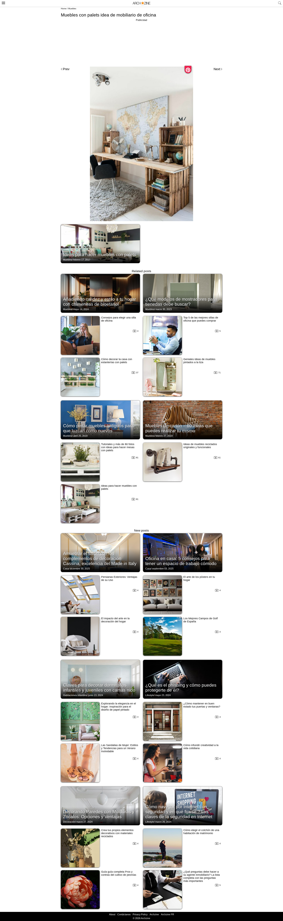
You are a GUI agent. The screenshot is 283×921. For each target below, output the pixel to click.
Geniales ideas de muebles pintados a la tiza (199, 361)
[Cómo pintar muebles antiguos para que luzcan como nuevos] (100, 420)
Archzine (154, 914)
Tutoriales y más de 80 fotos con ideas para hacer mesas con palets (117, 447)
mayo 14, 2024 (81, 309)
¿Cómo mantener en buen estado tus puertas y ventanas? (201, 705)
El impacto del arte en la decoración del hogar (115, 620)
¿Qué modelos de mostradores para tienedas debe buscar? (181, 302)
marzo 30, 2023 (164, 309)
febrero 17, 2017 (81, 259)
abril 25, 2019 (80, 436)
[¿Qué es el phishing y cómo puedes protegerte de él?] (182, 679)
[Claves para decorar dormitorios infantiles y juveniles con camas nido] (100, 679)
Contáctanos (124, 914)
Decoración (69, 822)
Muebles (72, 8)
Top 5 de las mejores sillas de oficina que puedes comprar (200, 319)
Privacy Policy (140, 914)
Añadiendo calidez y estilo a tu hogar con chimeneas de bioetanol (99, 302)
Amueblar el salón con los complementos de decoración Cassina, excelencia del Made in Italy (99, 558)
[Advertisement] (141, 42)
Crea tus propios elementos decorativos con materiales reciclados (117, 833)
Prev (66, 69)
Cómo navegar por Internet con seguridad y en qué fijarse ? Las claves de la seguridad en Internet (178, 811)
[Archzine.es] (141, 3)
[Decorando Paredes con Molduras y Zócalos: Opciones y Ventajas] (100, 805)
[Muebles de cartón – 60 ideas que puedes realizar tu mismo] (182, 420)
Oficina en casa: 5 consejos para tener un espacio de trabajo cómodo (181, 561)
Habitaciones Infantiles (75, 695)
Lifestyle (149, 695)
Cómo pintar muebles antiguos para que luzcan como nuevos (98, 428)
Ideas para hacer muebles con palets (99, 254)
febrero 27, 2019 (164, 436)
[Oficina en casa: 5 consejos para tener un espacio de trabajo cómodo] (182, 552)
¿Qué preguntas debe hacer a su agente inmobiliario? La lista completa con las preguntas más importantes (201, 876)
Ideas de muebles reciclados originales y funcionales (200, 446)
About (112, 914)
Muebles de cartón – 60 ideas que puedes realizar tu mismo (179, 428)
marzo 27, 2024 (84, 822)
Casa (66, 568)
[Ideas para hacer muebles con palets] (100, 243)
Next (217, 69)
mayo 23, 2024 (163, 695)
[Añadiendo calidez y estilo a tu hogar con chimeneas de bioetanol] (100, 293)
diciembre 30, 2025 (80, 568)
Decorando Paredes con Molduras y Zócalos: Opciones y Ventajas (98, 814)
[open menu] (3, 2)
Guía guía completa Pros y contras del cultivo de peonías (118, 873)
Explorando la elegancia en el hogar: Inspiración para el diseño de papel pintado (118, 706)
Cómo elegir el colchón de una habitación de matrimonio (201, 832)
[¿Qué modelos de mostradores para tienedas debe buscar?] (182, 293)
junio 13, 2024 (95, 695)
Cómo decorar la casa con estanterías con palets (116, 361)
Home (63, 8)
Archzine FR (167, 914)
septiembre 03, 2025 (162, 568)
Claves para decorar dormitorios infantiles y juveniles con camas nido (99, 688)
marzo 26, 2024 (163, 822)
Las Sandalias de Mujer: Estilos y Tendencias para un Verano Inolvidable (119, 748)
